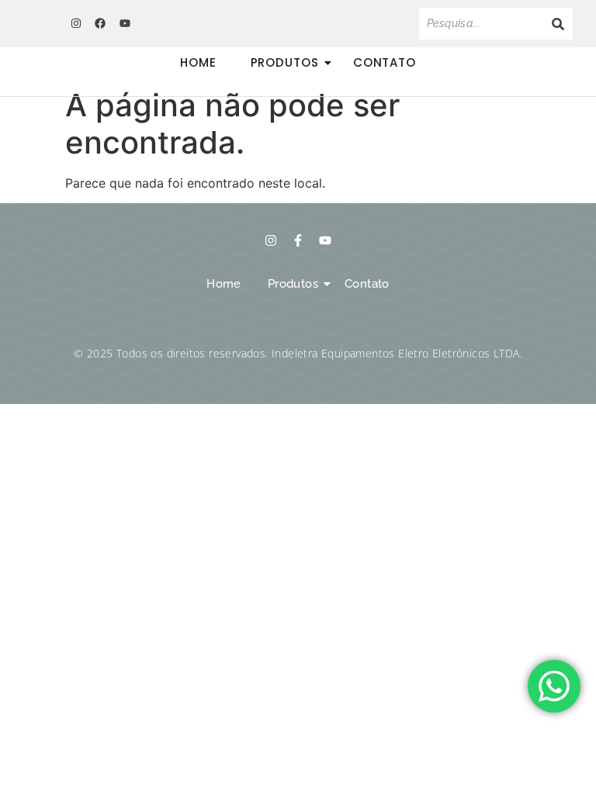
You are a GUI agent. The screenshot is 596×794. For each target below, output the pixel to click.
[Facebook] (100, 23)
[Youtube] (124, 23)
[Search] (558, 24)
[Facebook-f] (298, 240)
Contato (384, 62)
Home (198, 62)
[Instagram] (76, 23)
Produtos (285, 62)
